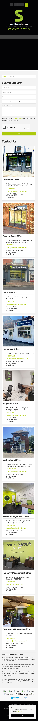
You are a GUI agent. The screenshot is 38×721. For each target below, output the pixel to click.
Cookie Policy (21, 704)
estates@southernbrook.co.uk (16, 528)
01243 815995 (10, 188)
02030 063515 (10, 412)
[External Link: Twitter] (15, 4)
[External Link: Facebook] (12, 4)
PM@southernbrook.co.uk (15, 584)
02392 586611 (10, 301)
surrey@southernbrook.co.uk (16, 415)
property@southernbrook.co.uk (16, 191)
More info (19, 711)
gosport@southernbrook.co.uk (16, 304)
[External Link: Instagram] (19, 4)
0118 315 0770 (11, 469)
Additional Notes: (7, 106)
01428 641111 (10, 356)
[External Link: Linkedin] (23, 4)
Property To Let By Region (10, 704)
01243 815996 (10, 245)
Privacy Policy (29, 704)
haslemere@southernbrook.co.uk (17, 359)
